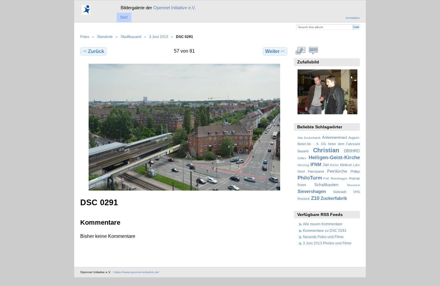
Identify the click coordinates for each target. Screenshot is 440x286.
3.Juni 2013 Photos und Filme (327, 243)
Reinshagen (339, 178)
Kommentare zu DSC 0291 (325, 230)
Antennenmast (334, 138)
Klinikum (346, 165)
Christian (326, 150)
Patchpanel (316, 171)
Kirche (334, 165)
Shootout (353, 185)
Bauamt (303, 151)
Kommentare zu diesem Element (313, 50)
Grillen (302, 158)
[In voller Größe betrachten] (184, 127)
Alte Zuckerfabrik (309, 137)
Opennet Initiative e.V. (174, 7)
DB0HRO (352, 151)
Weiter (272, 51)
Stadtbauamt (131, 37)
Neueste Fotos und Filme (323, 237)
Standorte (105, 37)
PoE (326, 178)
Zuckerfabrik (334, 198)
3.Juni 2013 (158, 37)
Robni (302, 185)
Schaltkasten (326, 184)
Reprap (354, 178)
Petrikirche (337, 171)
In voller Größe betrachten (300, 50)
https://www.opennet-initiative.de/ (136, 272)
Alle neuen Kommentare (322, 224)
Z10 (315, 198)
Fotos (84, 37)
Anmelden (353, 17)
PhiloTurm (310, 178)
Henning (303, 165)
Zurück (96, 51)
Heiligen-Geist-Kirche (334, 157)
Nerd (301, 171)
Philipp (355, 171)
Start (124, 17)
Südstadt (339, 192)
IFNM (315, 164)
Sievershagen (312, 191)
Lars (356, 165)
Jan (326, 165)
